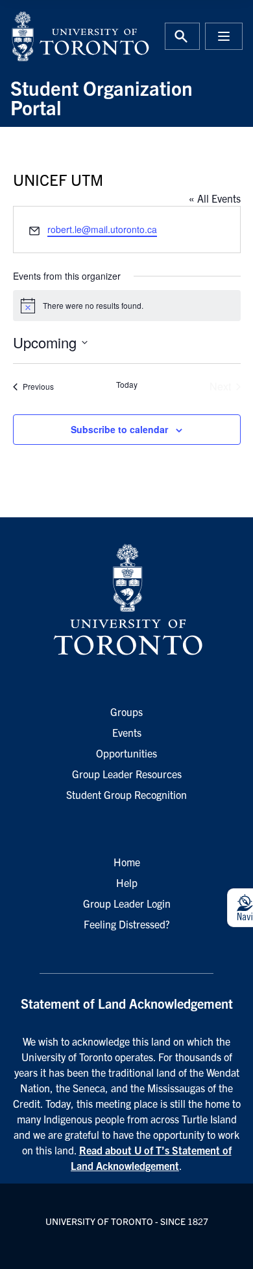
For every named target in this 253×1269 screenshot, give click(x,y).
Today (127, 384)
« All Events (215, 198)
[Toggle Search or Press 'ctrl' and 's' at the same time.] (182, 36)
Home (127, 861)
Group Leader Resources (127, 773)
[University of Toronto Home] (64, 36)
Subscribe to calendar (119, 429)
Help (127, 882)
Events (126, 732)
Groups (126, 711)
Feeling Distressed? (127, 923)
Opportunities (126, 753)
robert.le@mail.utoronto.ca (102, 229)
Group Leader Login (127, 903)
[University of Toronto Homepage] (126, 600)
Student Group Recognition (126, 794)
